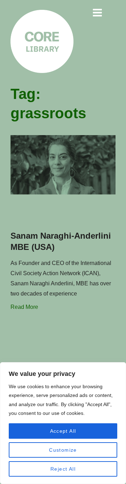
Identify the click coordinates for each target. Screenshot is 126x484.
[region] (63, 423)
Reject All (63, 469)
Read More (24, 307)
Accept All (63, 431)
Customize (63, 450)
